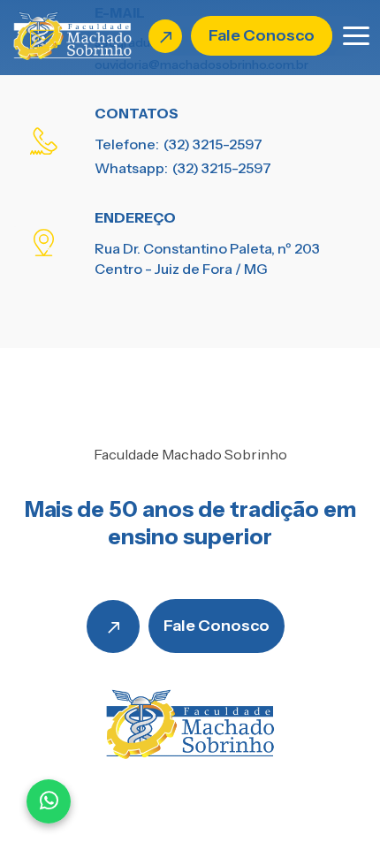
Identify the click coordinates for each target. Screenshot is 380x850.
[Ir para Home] (72, 34)
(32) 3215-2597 (212, 144)
